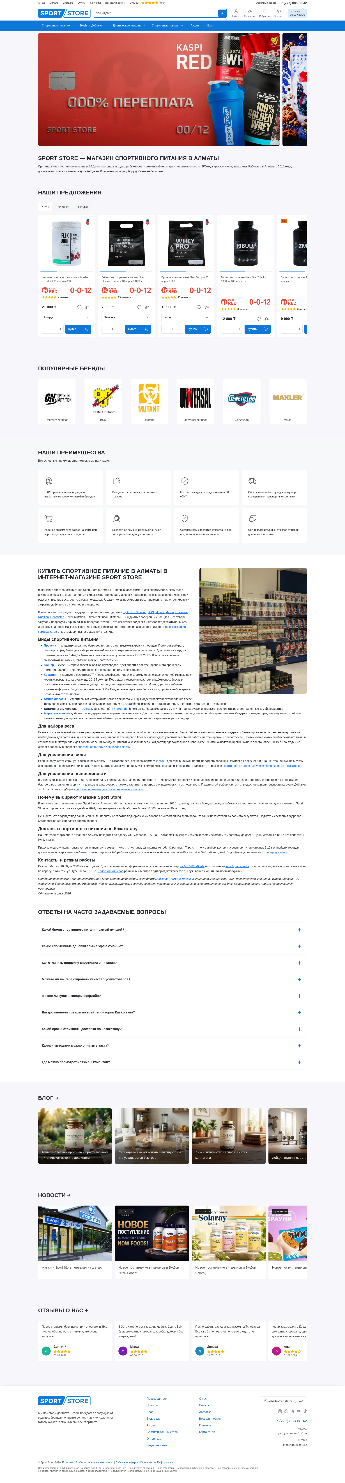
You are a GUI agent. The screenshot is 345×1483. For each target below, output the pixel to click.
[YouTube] (299, 1411)
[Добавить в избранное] (79, 307)
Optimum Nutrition (134, 612)
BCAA (124, 703)
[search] (160, 13)
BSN (151, 612)
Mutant (159, 612)
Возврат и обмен (115, 2)
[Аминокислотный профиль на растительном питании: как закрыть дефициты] (75, 1136)
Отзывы (134, 2)
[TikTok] (305, 1411)
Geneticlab (57, 617)
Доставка (68, 2)
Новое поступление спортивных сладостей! (305, 1267)
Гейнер (49, 665)
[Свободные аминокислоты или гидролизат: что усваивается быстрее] (152, 1136)
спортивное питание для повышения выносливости (109, 789)
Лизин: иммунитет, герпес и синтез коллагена (221, 1154)
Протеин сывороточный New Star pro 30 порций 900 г (184, 279)
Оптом (82, 2)
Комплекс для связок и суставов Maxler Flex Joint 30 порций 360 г (65, 279)
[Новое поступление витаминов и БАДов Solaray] (229, 1233)
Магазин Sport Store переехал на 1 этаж (72, 1267)
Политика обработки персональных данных (88, 1462)
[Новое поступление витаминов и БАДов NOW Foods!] (152, 1233)
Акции (151, 1425)
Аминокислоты (55, 699)
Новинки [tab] (63, 206)
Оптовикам (154, 1438)
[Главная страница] (64, 13)
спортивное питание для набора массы (104, 746)
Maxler (169, 612)
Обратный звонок (266, 2)
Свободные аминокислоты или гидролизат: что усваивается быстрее (151, 1154)
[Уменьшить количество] (45, 329)
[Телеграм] (292, 1411)
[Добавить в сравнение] (87, 307)
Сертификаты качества (162, 1431)
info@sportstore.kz (237, 866)
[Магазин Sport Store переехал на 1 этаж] (75, 1233)
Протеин (50, 645)
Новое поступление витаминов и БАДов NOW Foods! (148, 1270)
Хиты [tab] (45, 206)
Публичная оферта (127, 1462)
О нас (41, 2)
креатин (161, 760)
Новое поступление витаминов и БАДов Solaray (225, 1270)
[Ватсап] (286, 1411)
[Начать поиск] (222, 13)
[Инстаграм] (280, 1411)
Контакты (95, 2)
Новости (152, 1405)
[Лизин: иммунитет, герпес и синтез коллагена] (229, 1136)
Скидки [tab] (83, 206)
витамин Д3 (120, 708)
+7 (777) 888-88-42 (293, 3)
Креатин (50, 674)
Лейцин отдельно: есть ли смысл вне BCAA (304, 1157)
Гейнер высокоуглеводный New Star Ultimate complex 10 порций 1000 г (123, 279)
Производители (157, 1398)
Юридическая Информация (156, 1462)
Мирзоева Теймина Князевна (174, 879)
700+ (162, 2)
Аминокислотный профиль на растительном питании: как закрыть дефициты (75, 1154)
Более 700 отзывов (110, 871)
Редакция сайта (157, 1445)
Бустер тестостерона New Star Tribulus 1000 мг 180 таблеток (243, 279)
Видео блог (154, 1418)
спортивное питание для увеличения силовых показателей (262, 765)
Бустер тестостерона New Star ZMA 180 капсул (304, 279)
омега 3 (87, 708)
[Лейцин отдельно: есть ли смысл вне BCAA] (305, 1136)
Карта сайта (207, 1431)
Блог (150, 1412)
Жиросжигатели (55, 713)
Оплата (53, 2)
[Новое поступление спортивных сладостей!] (305, 1233)
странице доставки (274, 852)
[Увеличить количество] (60, 329)
